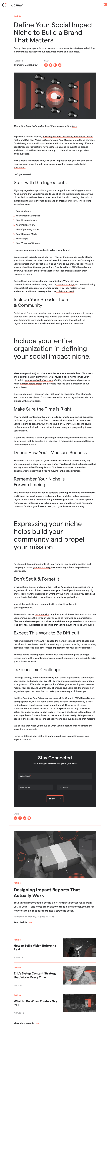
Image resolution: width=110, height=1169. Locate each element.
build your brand (65, 291)
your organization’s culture (39, 380)
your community (41, 567)
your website (42, 614)
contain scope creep (31, 384)
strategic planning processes (78, 417)
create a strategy (65, 284)
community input (32, 394)
